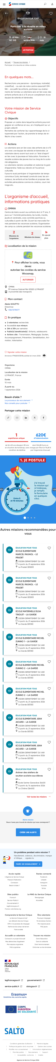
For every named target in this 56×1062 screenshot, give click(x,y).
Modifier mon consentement (18, 1049)
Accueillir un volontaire (15, 935)
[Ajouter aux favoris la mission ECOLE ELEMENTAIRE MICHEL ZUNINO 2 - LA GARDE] (49, 662)
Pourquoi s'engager (44, 918)
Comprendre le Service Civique (18, 915)
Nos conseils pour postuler (16, 403)
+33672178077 (13, 310)
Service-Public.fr (12, 900)
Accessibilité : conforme (25, 1055)
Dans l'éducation (42, 939)
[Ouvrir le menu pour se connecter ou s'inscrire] (52, 4)
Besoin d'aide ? (14, 885)
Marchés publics (18, 1052)
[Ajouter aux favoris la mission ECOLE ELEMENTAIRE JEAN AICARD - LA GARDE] (49, 716)
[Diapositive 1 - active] (25, 517)
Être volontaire (44, 915)
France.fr (13, 897)
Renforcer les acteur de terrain (18, 927)
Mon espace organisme (15, 944)
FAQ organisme (15, 947)
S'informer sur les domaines (42, 947)
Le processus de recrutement (17, 400)
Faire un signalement (27, 864)
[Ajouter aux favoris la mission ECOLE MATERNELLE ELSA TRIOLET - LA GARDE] (49, 608)
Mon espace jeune (44, 924)
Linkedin (43, 880)
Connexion (14, 883)
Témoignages (39, 897)
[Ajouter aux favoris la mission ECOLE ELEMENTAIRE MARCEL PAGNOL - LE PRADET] (49, 548)
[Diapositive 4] (34, 517)
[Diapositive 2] (28, 517)
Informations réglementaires (42, 1049)
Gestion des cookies (44, 1046)
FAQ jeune (43, 927)
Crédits (40, 1055)
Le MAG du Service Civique (39, 894)
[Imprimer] (44, 355)
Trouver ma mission (41, 935)
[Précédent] (2, 489)
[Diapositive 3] (31, 517)
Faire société (18, 929)
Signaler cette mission (17, 352)
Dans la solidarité (42, 941)
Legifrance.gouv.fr (13, 906)
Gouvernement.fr (13, 903)
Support (45, 1052)
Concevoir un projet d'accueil (15, 939)
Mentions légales (42, 1044)
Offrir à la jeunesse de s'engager (18, 924)
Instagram (43, 883)
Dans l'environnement (42, 944)
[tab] (24, 517)
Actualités (39, 900)
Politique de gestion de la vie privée (21, 1046)
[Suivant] (54, 489)
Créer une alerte (28, 832)
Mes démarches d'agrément (14, 941)
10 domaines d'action (44, 921)
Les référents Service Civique (18, 921)
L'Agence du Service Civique (14, 877)
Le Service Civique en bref (18, 918)
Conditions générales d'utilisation (21, 1044)
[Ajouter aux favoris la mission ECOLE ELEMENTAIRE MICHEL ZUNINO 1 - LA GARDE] (49, 635)
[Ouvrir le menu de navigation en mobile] (4, 4)
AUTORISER (28, 279)
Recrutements (33, 1052)
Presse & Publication (14, 880)
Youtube (44, 885)
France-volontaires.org (13, 909)
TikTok (44, 888)
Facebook (43, 877)
